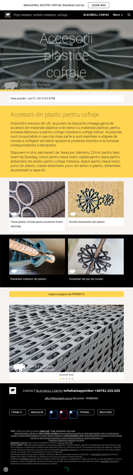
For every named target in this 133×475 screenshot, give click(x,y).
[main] (66, 55)
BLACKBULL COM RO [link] (96, 14)
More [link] (116, 14)
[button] (129, 15)
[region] (66, 5)
